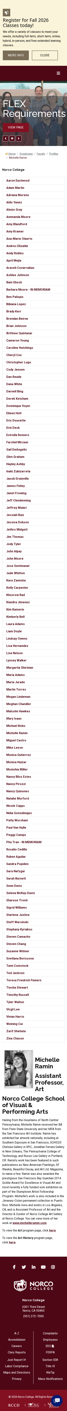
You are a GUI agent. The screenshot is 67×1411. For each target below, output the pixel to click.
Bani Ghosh (14, 282)
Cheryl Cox (14, 355)
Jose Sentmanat (17, 566)
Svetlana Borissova (20, 958)
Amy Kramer (15, 231)
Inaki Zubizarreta (18, 471)
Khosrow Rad (15, 595)
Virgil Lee (13, 1009)
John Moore (14, 558)
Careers (17, 1346)
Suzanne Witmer (17, 951)
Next (18, 138)
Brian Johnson (16, 326)
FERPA (50, 1352)
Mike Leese (14, 747)
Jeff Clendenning (18, 500)
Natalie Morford (17, 798)
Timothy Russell (17, 995)
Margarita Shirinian (19, 667)
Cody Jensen (15, 369)
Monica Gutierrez (18, 755)
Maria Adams (15, 675)
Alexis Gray (14, 209)
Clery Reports (17, 1352)
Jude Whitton (15, 573)
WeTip (50, 1372)
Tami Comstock (17, 966)
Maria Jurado (15, 682)
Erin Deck (13, 428)
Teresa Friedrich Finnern (23, 980)
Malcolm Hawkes (18, 711)
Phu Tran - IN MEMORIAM (24, 842)
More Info (16, 55)
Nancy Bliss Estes (18, 776)
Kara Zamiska (16, 580)
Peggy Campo (16, 835)
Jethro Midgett (17, 529)
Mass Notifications (50, 1379)
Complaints (50, 1333)
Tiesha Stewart (17, 987)
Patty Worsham (17, 820)
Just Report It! (16, 1360)
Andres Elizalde (17, 246)
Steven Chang (16, 944)
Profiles (53, 153)
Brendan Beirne (17, 318)
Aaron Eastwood (17, 180)
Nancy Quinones (17, 791)
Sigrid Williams (16, 907)
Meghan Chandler (18, 704)
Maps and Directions (16, 1372)
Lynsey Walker (16, 660)
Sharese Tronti (17, 900)
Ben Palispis (14, 297)
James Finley (15, 486)
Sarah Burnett (16, 878)
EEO (48, 1346)
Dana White (14, 384)
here (52, 1230)
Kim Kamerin (15, 609)
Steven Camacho (18, 936)
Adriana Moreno (17, 195)
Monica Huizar (16, 762)
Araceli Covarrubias (20, 268)
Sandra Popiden (17, 864)
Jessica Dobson (17, 522)
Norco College (33, 1300)
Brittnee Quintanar (19, 333)
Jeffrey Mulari (16, 507)
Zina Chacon (15, 1038)
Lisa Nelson (14, 653)
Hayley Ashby (15, 464)
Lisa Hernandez (17, 646)
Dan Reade (13, 377)
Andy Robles (15, 253)
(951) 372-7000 (33, 1316)
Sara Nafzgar (15, 871)
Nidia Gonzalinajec (19, 813)
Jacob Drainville (17, 478)
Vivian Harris (15, 1016)
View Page (15, 127)
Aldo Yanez (14, 202)
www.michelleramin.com (29, 1223)
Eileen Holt (13, 413)
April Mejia (13, 260)
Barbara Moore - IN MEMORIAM (28, 289)
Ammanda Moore (18, 217)
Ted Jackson (15, 973)
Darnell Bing (14, 391)
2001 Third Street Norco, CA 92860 (33, 1308)
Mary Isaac (14, 718)
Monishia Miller (17, 769)
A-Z (16, 1333)
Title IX (50, 1366)
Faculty (41, 153)
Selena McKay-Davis (20, 893)
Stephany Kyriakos (19, 929)
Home (12, 153)
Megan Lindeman (18, 697)
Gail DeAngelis (16, 449)
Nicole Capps (15, 806)
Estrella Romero (17, 435)
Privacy (17, 1379)
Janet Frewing (16, 493)
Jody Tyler (13, 544)
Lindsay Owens (16, 638)
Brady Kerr (13, 311)
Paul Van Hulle (16, 827)
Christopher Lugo (18, 362)
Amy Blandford (16, 224)
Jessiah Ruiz (15, 515)
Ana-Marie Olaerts (19, 238)
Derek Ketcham (17, 398)
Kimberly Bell (15, 617)
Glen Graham (15, 457)
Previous (5, 138)
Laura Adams (15, 624)
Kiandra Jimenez (18, 602)
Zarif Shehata (16, 1031)
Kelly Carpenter (17, 587)
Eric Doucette (16, 420)
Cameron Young (17, 340)
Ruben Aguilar (16, 856)
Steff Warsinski (17, 922)
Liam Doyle (14, 631)
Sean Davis (14, 886)
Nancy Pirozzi (16, 784)
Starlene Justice (18, 915)
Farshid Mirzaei (17, 442)
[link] (13, 1405)
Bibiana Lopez (16, 304)
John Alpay (14, 551)
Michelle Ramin (17, 733)
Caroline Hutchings (19, 348)
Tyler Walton (15, 1002)
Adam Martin (15, 188)
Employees (26, 153)
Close (44, 55)
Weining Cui (14, 1024)
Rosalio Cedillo (16, 849)
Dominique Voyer (18, 406)
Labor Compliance (16, 1366)
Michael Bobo (15, 726)
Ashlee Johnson (17, 275)
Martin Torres (16, 689)
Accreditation (16, 1339)
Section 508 (50, 1360)
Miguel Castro (16, 740)
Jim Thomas (15, 537)
